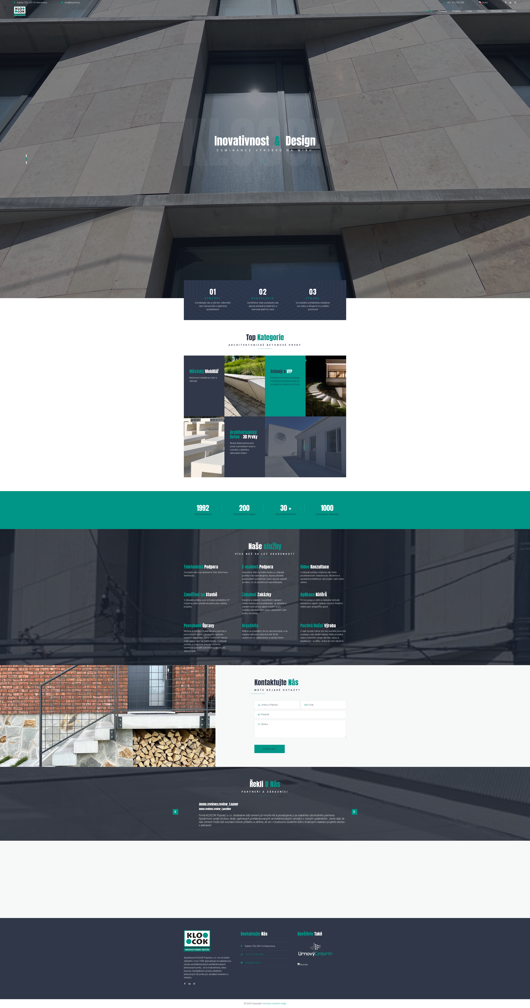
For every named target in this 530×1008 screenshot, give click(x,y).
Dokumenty (496, 11)
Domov (429, 11)
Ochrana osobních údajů (274, 1003)
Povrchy (481, 11)
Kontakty (512, 11)
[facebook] (506, 3)
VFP (281, 371)
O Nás (469, 11)
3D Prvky (243, 434)
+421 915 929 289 (254, 954)
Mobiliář (203, 371)
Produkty (442, 11)
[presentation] (175, 812)
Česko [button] (485, 3)
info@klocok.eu (253, 962)
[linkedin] (510, 3)
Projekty (456, 11)
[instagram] (515, 3)
